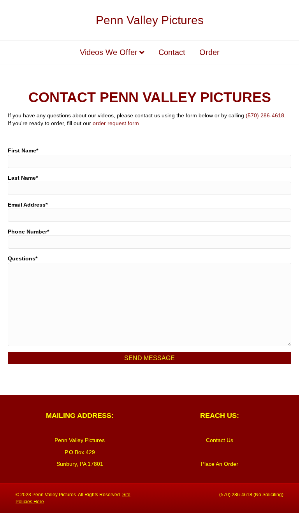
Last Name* (23, 178)
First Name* (23, 150)
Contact (171, 52)
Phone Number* (28, 231)
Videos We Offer (108, 52)
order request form (116, 123)
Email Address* (27, 205)
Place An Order (219, 464)
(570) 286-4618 (265, 115)
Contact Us (219, 440)
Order (209, 52)
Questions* (22, 258)
